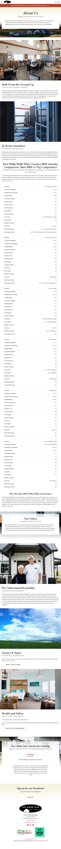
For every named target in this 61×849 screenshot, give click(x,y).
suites (22, 659)
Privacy (34, 839)
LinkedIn (33, 825)
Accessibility (28, 839)
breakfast (40, 155)
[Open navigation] (2, 2)
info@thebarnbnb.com (30, 822)
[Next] (54, 765)
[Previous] (6, 765)
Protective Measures (15, 728)
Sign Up (30, 797)
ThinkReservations (43, 840)
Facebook (28, 825)
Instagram (30, 825)
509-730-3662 (30, 820)
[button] (49, 5)
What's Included (13, 664)
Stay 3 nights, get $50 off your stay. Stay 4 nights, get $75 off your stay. (29, 5)
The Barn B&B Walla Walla (19, 21)
